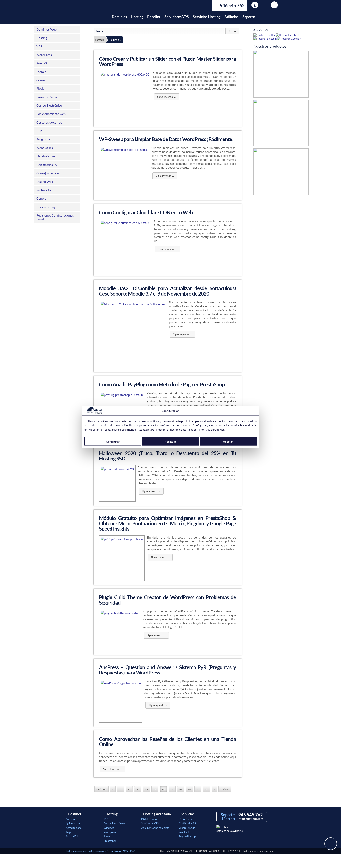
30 (137, 789)
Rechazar (170, 441)
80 (198, 789)
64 (155, 789)
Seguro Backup (187, 836)
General (41, 198)
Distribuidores (149, 819)
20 (129, 789)
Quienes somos (74, 823)
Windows (109, 827)
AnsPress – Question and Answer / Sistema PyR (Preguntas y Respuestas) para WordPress (167, 670)
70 (189, 789)
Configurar (113, 441)
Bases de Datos (46, 97)
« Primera (101, 789)
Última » (225, 789)
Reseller (153, 16)
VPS (39, 46)
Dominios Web (46, 29)
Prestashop (110, 840)
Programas (43, 139)
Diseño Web (44, 181)
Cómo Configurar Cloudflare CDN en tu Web (146, 212)
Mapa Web (72, 836)
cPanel (40, 80)
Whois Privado (187, 827)
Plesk (40, 88)
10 (120, 789)
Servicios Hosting (206, 16)
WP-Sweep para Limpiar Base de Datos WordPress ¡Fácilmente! (166, 139)
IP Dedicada (185, 819)
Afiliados (231, 16)
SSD (106, 819)
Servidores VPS (176, 16)
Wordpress (110, 832)
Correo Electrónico (49, 105)
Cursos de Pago (46, 207)
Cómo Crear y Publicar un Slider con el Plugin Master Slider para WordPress (167, 61)
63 (146, 789)
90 (206, 789)
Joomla (41, 71)
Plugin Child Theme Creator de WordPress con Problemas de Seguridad (167, 600)
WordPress (44, 55)
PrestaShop (44, 63)
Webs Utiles (44, 148)
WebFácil (184, 832)
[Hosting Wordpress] (281, 75)
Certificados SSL (47, 165)
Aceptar (228, 441)
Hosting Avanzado (157, 814)
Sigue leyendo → (166, 96)
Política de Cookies (212, 429)
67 (180, 789)
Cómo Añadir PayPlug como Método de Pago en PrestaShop (162, 384)
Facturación (44, 190)
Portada (99, 39)
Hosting (137, 16)
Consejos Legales (48, 173)
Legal (69, 832)
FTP (39, 131)
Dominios (119, 16)
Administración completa (155, 827)
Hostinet (83, 14)
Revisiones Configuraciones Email (55, 217)
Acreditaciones (74, 827)
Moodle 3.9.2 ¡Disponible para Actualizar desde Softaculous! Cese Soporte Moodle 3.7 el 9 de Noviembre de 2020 (167, 291)
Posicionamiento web (51, 114)
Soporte (248, 16)
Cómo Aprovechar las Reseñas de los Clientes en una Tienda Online (167, 741)
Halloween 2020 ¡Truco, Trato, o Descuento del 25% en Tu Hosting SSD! (167, 456)
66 (172, 789)
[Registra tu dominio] (281, 172)
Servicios (187, 814)
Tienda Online (45, 156)
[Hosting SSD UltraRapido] (281, 124)
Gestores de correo (49, 122)
